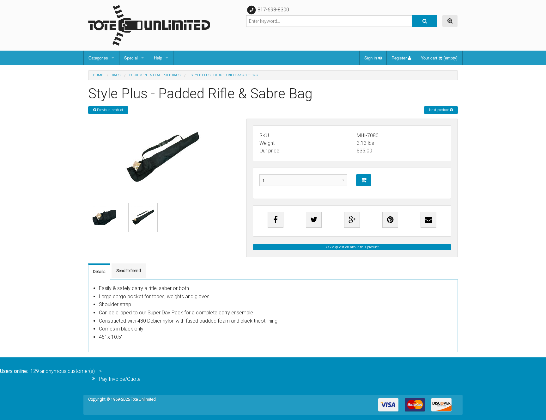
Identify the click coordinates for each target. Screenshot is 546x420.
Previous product (109, 110)
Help (158, 58)
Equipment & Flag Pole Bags (154, 75)
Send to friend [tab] (128, 270)
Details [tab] (99, 271)
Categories (98, 58)
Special (131, 58)
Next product (439, 110)
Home (98, 75)
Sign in (371, 58)
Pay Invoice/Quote (120, 379)
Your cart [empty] (439, 58)
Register (399, 58)
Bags (116, 75)
